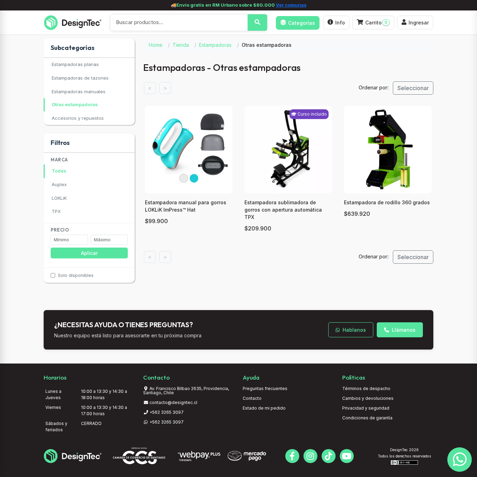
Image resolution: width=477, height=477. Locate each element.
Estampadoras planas (75, 64)
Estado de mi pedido (264, 408)
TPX (56, 211)
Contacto (252, 398)
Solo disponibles (76, 275)
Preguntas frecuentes (265, 388)
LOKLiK (59, 198)
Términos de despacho (366, 388)
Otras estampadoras (75, 104)
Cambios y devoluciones (368, 398)
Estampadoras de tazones (80, 78)
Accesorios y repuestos (78, 118)
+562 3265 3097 (166, 412)
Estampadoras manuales (78, 91)
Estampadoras (215, 45)
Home (155, 45)
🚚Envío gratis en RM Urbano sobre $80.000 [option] (239, 5)
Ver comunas (291, 5)
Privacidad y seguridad (365, 408)
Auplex (59, 184)
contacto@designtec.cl (173, 402)
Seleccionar (413, 88)
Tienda (181, 45)
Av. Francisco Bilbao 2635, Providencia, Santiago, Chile (186, 390)
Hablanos (353, 330)
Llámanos (403, 330)
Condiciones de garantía (367, 417)
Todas (59, 171)
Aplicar (89, 253)
